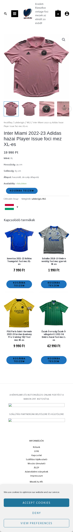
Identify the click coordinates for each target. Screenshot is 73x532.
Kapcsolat (36, 455)
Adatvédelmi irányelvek (36, 471)
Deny (36, 513)
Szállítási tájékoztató (36, 459)
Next (68, 109)
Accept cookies (37, 502)
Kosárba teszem (22, 190)
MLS (29, 122)
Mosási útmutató (36, 463)
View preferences (36, 523)
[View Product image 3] (46, 108)
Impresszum (36, 475)
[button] (63, 39)
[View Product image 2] (29, 108)
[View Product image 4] (64, 108)
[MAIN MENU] (14, 13)
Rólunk (36, 447)
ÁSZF (36, 467)
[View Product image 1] (11, 108)
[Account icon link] (67, 13)
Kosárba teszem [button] (19, 284)
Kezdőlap (8, 122)
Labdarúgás (19, 122)
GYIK (36, 451)
